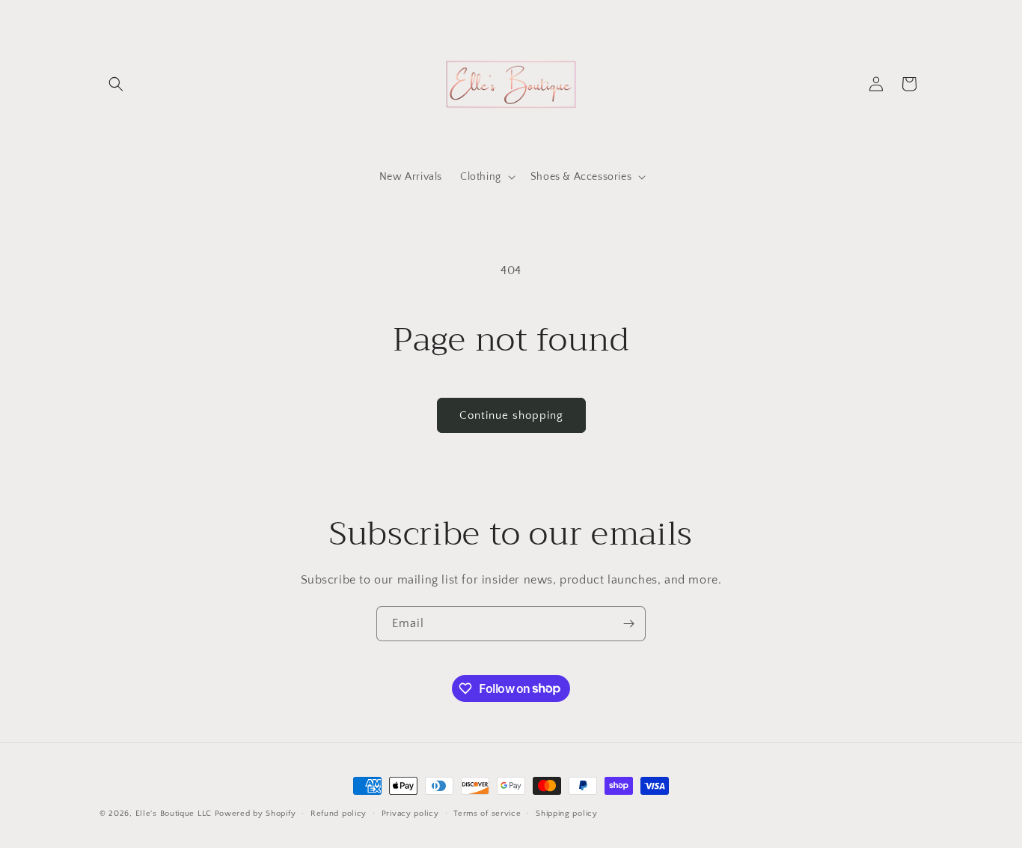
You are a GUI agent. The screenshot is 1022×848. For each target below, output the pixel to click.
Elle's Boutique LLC (173, 813)
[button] (116, 83)
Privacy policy (410, 812)
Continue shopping (511, 415)
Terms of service (487, 812)
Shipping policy (567, 812)
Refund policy (338, 812)
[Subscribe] (628, 623)
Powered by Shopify (255, 813)
